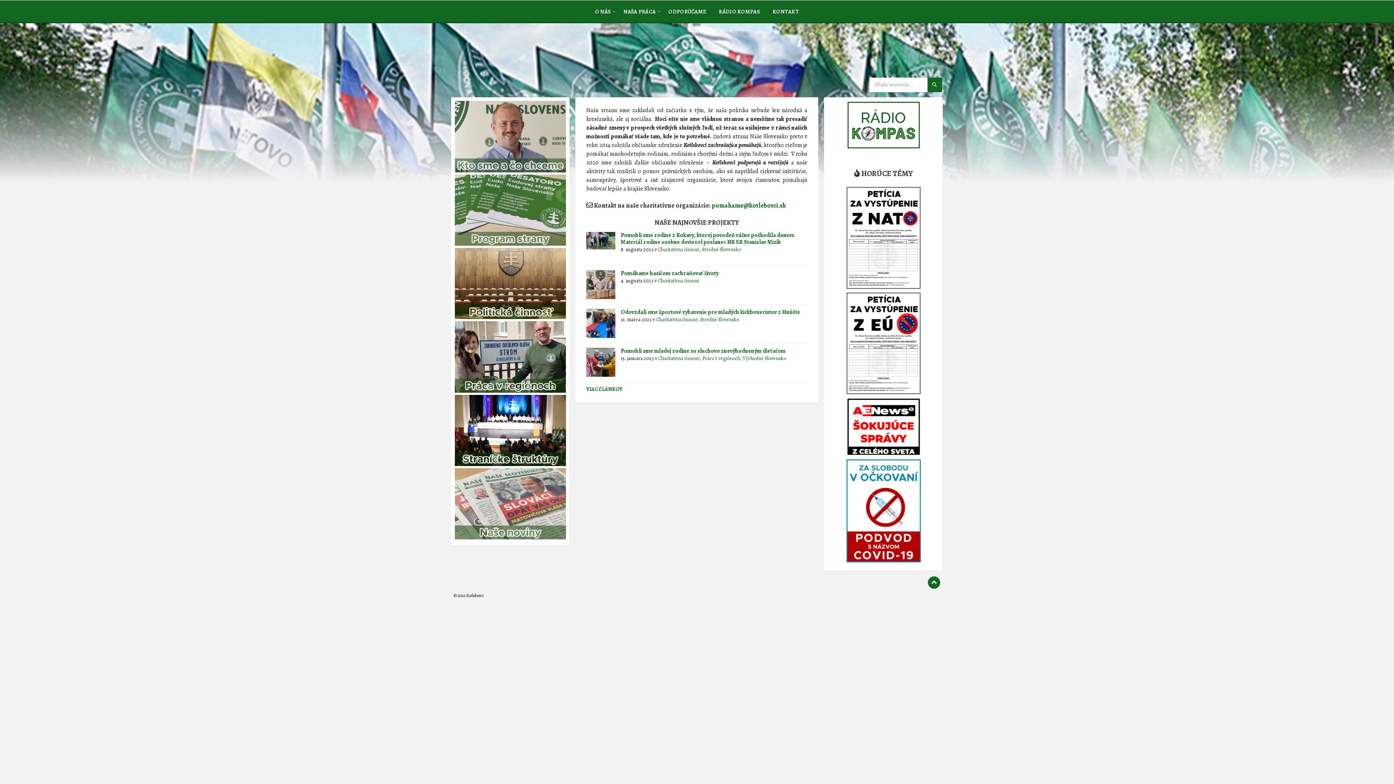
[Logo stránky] (508, 59)
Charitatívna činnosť (679, 249)
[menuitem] (603, 11)
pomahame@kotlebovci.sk (749, 205)
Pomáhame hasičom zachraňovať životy (669, 273)
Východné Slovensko (764, 358)
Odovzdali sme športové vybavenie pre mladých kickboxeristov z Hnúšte (710, 312)
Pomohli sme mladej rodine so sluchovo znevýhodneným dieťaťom (703, 351)
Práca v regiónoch (721, 358)
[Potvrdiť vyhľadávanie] (935, 85)
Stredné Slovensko (721, 249)
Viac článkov (604, 389)
